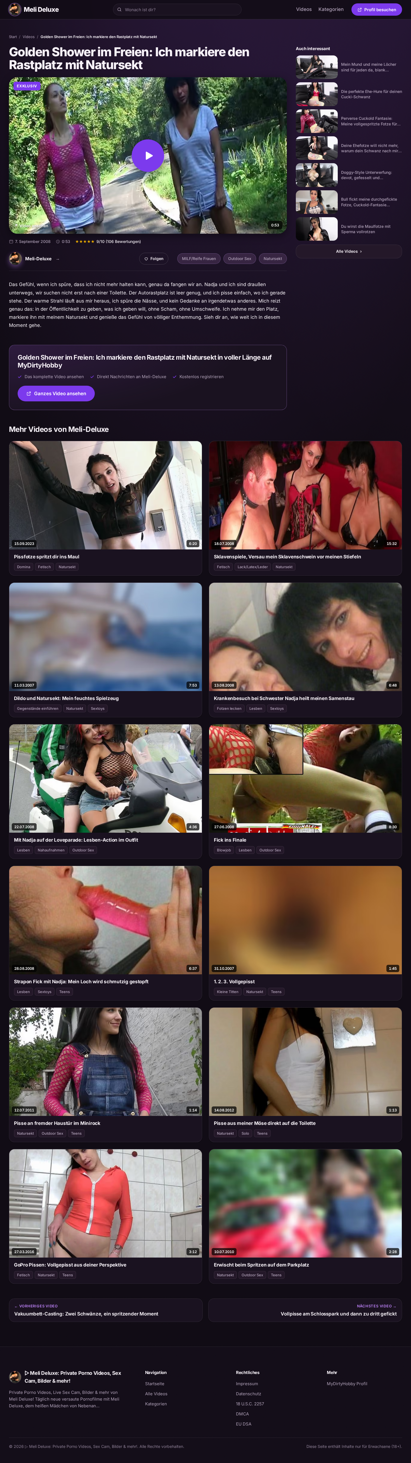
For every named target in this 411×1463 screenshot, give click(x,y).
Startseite (154, 1383)
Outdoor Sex (239, 258)
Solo (245, 1133)
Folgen (156, 260)
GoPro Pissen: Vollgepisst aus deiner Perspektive (70, 1265)
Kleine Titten (227, 991)
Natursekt (273, 258)
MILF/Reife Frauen (199, 258)
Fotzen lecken (229, 708)
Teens (64, 991)
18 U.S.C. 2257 (250, 1403)
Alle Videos (349, 251)
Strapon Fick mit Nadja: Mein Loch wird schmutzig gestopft (81, 981)
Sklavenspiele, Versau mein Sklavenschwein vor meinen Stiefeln (287, 557)
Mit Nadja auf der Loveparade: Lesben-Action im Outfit (76, 840)
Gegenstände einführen (37, 708)
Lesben (255, 708)
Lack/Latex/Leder (253, 567)
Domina (23, 567)
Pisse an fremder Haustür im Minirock (57, 1123)
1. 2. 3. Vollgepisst (234, 981)
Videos (304, 9)
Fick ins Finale (230, 840)
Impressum (247, 1383)
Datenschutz (248, 1393)
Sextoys (98, 708)
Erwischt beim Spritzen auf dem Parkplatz (261, 1265)
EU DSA (243, 1424)
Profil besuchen (383, 10)
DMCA (242, 1414)
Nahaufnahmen (51, 850)
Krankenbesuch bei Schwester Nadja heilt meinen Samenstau (284, 698)
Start (13, 36)
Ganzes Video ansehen (64, 395)
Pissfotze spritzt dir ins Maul (46, 557)
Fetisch (44, 567)
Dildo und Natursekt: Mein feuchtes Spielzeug (66, 698)
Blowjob (224, 850)
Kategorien (331, 9)
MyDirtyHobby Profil (364, 1383)
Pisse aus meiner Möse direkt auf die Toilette (265, 1123)
